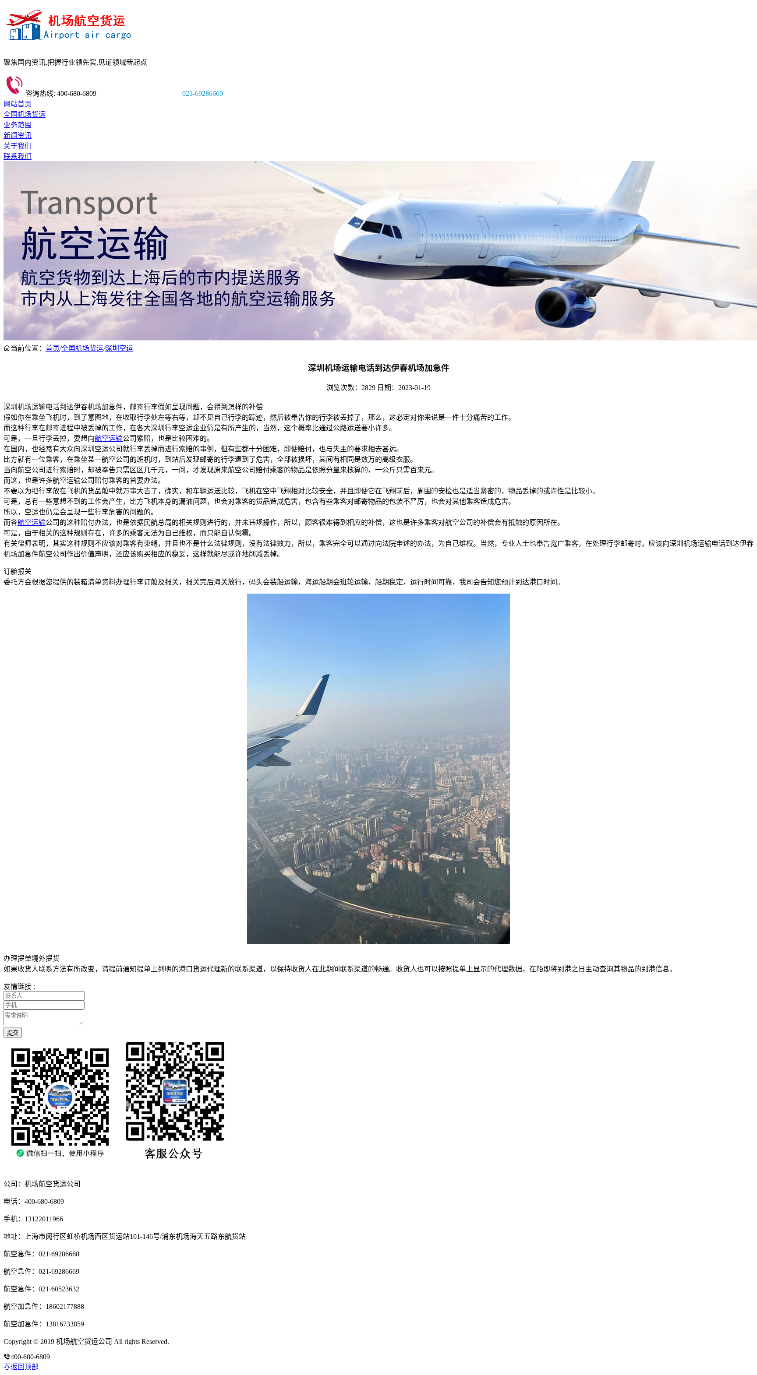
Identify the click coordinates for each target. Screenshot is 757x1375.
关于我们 (18, 146)
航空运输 (109, 438)
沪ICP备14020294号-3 (203, 1341)
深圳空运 (119, 348)
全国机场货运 (25, 114)
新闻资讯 (18, 135)
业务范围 (18, 125)
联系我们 (18, 156)
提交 (12, 1033)
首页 (53, 348)
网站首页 (18, 104)
